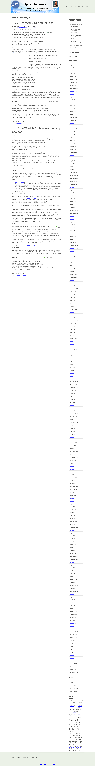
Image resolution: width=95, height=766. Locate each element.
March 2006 (73, 669)
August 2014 (73, 460)
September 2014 (74, 457)
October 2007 (73, 637)
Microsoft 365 (73, 717)
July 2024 (72, 134)
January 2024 (73, 152)
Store (72, 739)
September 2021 (74, 219)
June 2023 (72, 158)
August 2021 (73, 222)
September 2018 (74, 320)
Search (71, 737)
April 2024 (72, 143)
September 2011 (74, 559)
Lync (78, 716)
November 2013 (74, 486)
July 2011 (72, 565)
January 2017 (73, 376)
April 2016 (72, 402)
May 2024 (72, 140)
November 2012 (74, 521)
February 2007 (73, 661)
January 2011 (73, 582)
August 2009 (73, 597)
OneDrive (72, 724)
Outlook (75, 729)
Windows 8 (73, 744)
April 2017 (72, 367)
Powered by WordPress (42, 764)
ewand (29, 29)
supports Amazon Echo (35, 229)
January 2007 (73, 663)
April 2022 (72, 198)
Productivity (76, 733)
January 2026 (73, 82)
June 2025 (72, 102)
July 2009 (72, 599)
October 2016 (73, 384)
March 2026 (73, 76)
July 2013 (72, 498)
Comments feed (74, 688)
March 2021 (73, 236)
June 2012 (72, 536)
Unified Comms (74, 741)
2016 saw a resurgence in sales (33, 146)
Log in (71, 682)
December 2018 (74, 312)
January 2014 (73, 480)
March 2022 (73, 201)
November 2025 (74, 88)
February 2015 (73, 443)
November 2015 (74, 416)
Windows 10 (23, 275)
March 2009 (73, 608)
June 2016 (72, 396)
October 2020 (73, 251)
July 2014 (72, 463)
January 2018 (73, 341)
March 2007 (73, 658)
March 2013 (73, 509)
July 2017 (72, 358)
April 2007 (72, 655)
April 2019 (72, 303)
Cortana (75, 707)
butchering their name (39, 105)
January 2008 (73, 629)
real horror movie (19, 143)
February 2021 (73, 239)
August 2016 (73, 390)
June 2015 (72, 431)
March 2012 (73, 544)
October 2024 (73, 126)
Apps (79, 700)
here (45, 185)
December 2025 (74, 85)
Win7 (72, 742)
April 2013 (72, 506)
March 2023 (73, 166)
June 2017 (72, 361)
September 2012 (74, 527)
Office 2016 (19, 123)
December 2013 (74, 483)
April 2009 (72, 605)
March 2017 (73, 370)
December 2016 (74, 379)
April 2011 (72, 573)
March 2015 (73, 440)
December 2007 (74, 631)
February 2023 (73, 169)
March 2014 (73, 474)
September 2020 (74, 254)
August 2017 (73, 355)
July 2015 (72, 428)
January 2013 (73, 515)
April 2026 (72, 73)
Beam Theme (54, 764)
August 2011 (73, 562)
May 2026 (72, 70)
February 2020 (73, 274)
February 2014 (73, 477)
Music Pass (40, 173)
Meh (13, 250)
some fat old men (31, 198)
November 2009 (74, 591)
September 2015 (74, 422)
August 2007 (73, 643)
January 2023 (73, 172)
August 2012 (73, 530)
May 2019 (72, 300)
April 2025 (72, 108)
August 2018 (73, 323)
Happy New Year (16, 139)
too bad (39, 242)
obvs (45, 209)
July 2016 (72, 393)
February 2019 (73, 309)
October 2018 (73, 317)
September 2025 (74, 94)
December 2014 (74, 448)
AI (70, 700)
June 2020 (72, 262)
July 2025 (72, 99)
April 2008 (72, 620)
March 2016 (73, 405)
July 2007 (72, 646)
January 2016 (73, 411)
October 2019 (73, 286)
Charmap (21, 82)
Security (75, 737)
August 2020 (73, 256)
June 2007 (72, 649)
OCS (74, 720)
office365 (76, 722)
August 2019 (73, 291)
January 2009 (73, 614)
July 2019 (72, 294)
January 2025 (73, 117)
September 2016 (74, 387)
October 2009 (73, 594)
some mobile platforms (27, 209)
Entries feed (73, 685)
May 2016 (72, 399)
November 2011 (73, 556)
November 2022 (74, 178)
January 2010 (73, 588)
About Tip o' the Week (67, 6)
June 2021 (72, 227)
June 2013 (72, 501)
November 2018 (74, 315)
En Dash (49, 57)
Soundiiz (20, 264)
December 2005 (74, 672)
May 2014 (72, 469)
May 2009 (72, 602)
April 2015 (72, 437)
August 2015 (73, 425)
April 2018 (72, 335)
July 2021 (72, 224)
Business (75, 702)
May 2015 (72, 434)
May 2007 (72, 652)
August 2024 (73, 131)
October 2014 (73, 454)
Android (74, 700)
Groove (18, 275)
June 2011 (72, 568)
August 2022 (73, 187)
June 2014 (72, 466)
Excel (71, 711)
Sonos (44, 229)
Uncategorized (20, 121)
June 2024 (72, 137)
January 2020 (73, 277)
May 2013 (72, 504)
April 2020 (72, 268)
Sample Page (34, 757)
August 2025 (73, 97)
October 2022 (73, 181)
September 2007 (74, 640)
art (19, 38)
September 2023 (74, 155)
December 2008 (74, 617)
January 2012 (73, 550)
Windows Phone (75, 750)
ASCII (27, 35)
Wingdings (34, 41)
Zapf (29, 41)
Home (74, 714)
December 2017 (74, 344)
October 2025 (73, 91)
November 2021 (74, 213)
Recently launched (16, 196)
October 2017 (73, 349)
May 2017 (72, 364)
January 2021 (73, 242)
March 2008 (73, 623)
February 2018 (73, 338)
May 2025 (72, 105)
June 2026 (72, 67)
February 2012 (73, 547)
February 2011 (73, 579)
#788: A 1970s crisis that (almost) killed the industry (76, 36)
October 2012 (73, 524)
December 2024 (74, 120)
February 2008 (73, 626)
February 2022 (73, 204)
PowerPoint (72, 731)
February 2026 (73, 79)
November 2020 (74, 248)
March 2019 (73, 306)
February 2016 (73, 408)
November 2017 (74, 347)
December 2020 (74, 245)
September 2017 (74, 352)
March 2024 (73, 146)
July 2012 (72, 533)
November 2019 (74, 283)
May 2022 (72, 195)
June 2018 (72, 329)
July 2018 (72, 326)
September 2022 (74, 184)
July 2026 (72, 65)
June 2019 (72, 297)
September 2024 (74, 129)
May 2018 (72, 332)
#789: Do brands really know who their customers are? (75, 30)
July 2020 (72, 259)
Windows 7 (78, 742)
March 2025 (73, 111)
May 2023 (72, 161)
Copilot (71, 707)
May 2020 (72, 265)
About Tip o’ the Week (22, 757)
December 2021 (74, 210)
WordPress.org (73, 691)
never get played (41, 155)
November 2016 (74, 381)
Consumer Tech (76, 706)
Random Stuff (75, 735)
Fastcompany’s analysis (20, 182)
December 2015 (74, 413)
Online (75, 726)
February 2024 (73, 149)
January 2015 (73, 445)
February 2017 (73, 373)
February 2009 (73, 611)
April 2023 (72, 163)
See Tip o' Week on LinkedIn (82, 6)
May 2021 (72, 230)
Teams (78, 739)
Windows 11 (73, 748)
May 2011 (72, 570)
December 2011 (73, 553)
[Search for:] (76, 16)
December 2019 (74, 280)
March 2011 (72, 576)
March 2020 (73, 271)
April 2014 (72, 472)
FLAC (33, 242)
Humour (78, 714)
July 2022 (72, 190)
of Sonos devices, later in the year (35, 212)
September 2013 (74, 492)
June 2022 (72, 192)
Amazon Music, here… (30, 245)
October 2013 (73, 489)
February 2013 (73, 512)
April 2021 (72, 233)
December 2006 (74, 666)
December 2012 (74, 518)
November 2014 (74, 451)
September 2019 (74, 288)
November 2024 (74, 123)
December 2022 (74, 175)
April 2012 (72, 541)
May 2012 (72, 538)
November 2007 (74, 634)
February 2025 (73, 114)
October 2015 (73, 419)
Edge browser (76, 709)
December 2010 (74, 585)
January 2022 (73, 207)
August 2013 (73, 495)
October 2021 (73, 216)
